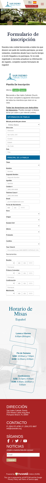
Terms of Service (28, 479)
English (30, 2)
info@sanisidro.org (14, 428)
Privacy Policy (13, 479)
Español (34, 2)
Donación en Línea (31, 6)
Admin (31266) (34, 474)
